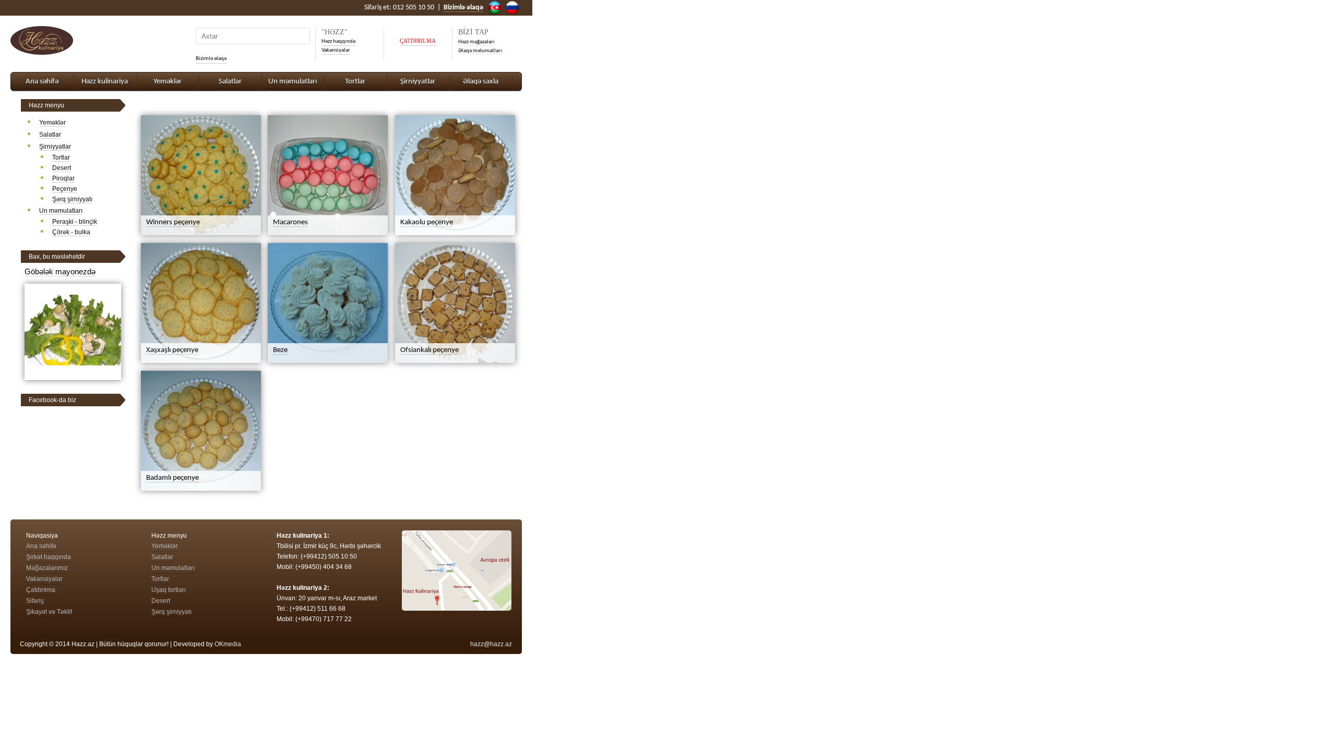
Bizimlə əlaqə (211, 59)
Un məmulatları (292, 82)
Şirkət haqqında (48, 557)
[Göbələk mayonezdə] (73, 376)
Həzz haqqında (338, 41)
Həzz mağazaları (476, 42)
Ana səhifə (42, 82)
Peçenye (64, 188)
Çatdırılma (40, 589)
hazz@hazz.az (491, 644)
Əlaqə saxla (480, 82)
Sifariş (35, 600)
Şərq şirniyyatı (72, 199)
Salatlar (230, 82)
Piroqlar (63, 178)
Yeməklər (167, 82)
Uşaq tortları (168, 589)
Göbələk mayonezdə (60, 271)
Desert (61, 168)
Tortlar (355, 82)
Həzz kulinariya (104, 82)
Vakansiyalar (335, 50)
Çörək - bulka (71, 232)
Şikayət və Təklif (49, 611)
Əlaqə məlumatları (480, 51)
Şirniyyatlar (417, 82)
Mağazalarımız (47, 568)
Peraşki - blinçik (74, 221)
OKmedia (227, 644)
